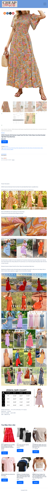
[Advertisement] (24, 174)
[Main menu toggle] (45, 4)
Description (3, 155)
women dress (3, 149)
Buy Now (4, 141)
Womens (8, 149)
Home (2, 129)
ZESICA (11, 149)
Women (5, 129)
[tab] (3, 155)
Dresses (9, 129)
